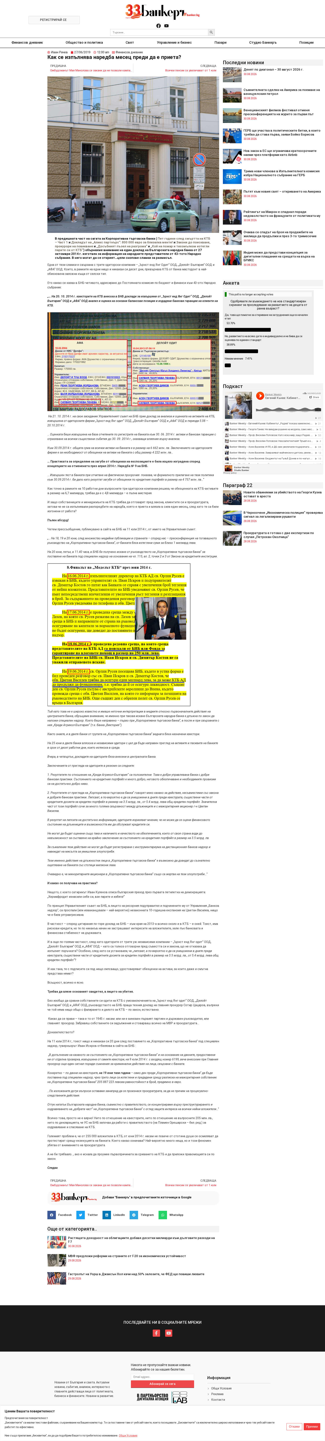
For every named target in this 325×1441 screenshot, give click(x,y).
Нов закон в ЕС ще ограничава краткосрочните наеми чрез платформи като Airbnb (280, 152)
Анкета (231, 283)
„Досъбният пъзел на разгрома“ (121, 246)
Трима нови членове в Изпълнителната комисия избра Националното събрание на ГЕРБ (282, 173)
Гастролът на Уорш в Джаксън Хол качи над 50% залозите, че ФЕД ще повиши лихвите (136, 1274)
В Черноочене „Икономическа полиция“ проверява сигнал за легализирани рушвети (283, 514)
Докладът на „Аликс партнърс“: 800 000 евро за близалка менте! (122, 242)
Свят (130, 42)
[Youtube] (166, 26)
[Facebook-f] (156, 1333)
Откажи (294, 1426)
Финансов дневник (27, 42)
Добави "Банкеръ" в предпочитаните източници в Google (146, 1197)
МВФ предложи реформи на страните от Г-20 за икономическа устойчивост (127, 1256)
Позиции (306, 42)
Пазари (220, 42)
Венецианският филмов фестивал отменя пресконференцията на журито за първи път (279, 112)
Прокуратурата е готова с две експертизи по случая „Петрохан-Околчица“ (279, 535)
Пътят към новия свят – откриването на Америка (282, 191)
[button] (61, 1215)
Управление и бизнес (174, 42)
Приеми (312, 1426)
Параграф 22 (237, 485)
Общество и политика (84, 42)
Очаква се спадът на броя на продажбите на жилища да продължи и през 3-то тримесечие (280, 234)
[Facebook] (158, 26)
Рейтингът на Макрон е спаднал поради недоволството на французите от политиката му (282, 213)
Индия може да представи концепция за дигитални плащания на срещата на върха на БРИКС (279, 256)
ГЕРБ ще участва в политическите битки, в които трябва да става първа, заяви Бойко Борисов (282, 132)
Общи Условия (128, 1435)
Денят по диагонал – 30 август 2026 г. (273, 69)
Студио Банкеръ (263, 42)
